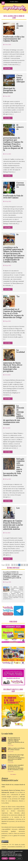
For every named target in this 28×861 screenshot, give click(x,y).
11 (24, 565)
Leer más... (8, 68)
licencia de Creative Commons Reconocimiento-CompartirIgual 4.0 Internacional (13, 846)
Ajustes (19, 858)
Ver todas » (13, 774)
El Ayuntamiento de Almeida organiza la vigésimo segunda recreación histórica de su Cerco (16, 740)
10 (21, 565)
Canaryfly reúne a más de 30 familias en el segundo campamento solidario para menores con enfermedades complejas (12, 597)
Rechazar (12, 858)
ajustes (20, 855)
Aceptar (4, 858)
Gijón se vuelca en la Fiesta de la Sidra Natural (16, 748)
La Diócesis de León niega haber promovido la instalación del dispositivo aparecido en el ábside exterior (16, 757)
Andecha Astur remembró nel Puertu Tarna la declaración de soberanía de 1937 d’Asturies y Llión (16, 767)
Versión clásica (14, 1)
